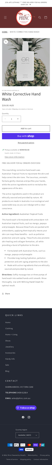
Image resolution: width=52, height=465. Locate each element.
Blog (7, 371)
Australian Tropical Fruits (31, 214)
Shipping (15, 109)
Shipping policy (25, 459)
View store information (14, 157)
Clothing (9, 328)
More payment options (26, 143)
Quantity (5, 113)
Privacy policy (45, 455)
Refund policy (32, 455)
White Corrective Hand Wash (24, 32)
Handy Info (10, 359)
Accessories (10, 353)
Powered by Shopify (19, 455)
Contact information (41, 459)
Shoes (8, 340)
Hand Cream (35, 282)
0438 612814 (22, 392)
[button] (5, 17)
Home (4, 32)
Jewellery (9, 347)
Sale (7, 365)
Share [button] (7, 293)
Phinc (10, 455)
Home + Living (11, 334)
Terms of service (12, 459)
